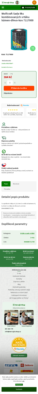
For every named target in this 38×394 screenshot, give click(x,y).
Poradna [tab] (7, 189)
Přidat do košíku (19, 88)
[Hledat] (34, 2)
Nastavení (19, 384)
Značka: (7, 63)
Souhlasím (19, 389)
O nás (19, 273)
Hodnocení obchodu (19, 276)
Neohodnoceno (6, 60)
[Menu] (2, 7)
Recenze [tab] (16, 184)
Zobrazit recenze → (19, 355)
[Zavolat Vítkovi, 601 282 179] (17, 2)
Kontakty (19, 279)
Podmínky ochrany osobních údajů (19, 290)
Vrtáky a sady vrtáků (27, 233)
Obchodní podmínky (19, 287)
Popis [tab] (6, 184)
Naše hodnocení (18, 105)
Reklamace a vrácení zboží (19, 292)
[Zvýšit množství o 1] (15, 83)
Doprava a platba (19, 281)
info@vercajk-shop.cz (13, 332)
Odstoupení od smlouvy (19, 295)
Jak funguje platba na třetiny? (19, 298)
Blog (19, 284)
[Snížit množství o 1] (5, 83)
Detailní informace (7, 67)
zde (23, 381)
